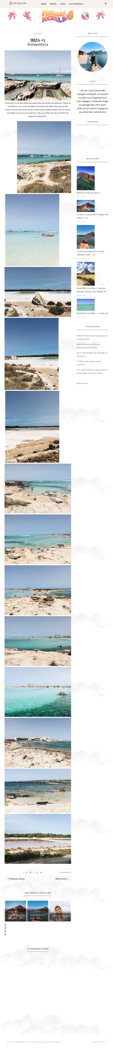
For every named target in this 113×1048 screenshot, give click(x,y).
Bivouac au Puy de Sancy (88, 192)
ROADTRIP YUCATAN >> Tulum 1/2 (92, 313)
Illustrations (76, 4)
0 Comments (65, 872)
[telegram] (30, 872)
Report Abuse (82, 383)
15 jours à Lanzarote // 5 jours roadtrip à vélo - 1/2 (90, 253)
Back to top (98, 1042)
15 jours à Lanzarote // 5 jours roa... (37, 915)
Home (43, 4)
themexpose (34, 1042)
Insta (63, 4)
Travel (53, 4)
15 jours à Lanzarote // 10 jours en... (15, 915)
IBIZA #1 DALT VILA (61, 916)
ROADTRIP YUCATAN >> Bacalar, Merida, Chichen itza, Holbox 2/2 (92, 290)
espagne (38, 33)
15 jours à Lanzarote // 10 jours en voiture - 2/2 (92, 216)
